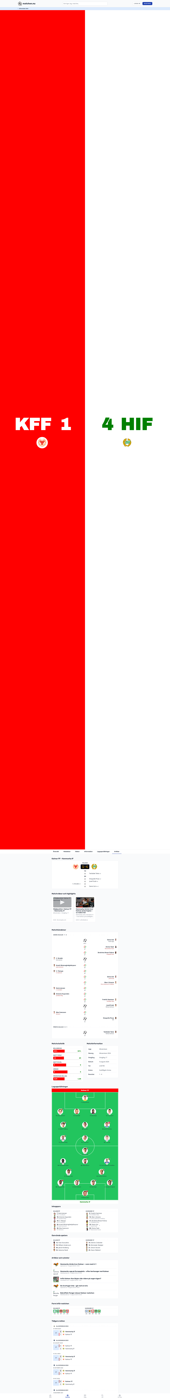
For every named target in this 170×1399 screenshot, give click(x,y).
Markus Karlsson (110, 1007)
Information (88, 851)
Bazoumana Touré (109, 948)
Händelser (66, 851)
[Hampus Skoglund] (110, 1183)
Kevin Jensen (59, 960)
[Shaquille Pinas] (60, 1183)
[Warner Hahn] (85, 1193)
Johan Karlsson (59, 967)
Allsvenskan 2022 (62, 1365)
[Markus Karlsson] (101, 1172)
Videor (77, 851)
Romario (58, 1014)
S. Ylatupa (59, 971)
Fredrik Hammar (108, 999)
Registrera (147, 3)
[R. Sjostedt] (77, 1111)
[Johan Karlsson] (60, 1111)
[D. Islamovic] (85, 1138)
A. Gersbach (59, 990)
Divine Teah (110, 947)
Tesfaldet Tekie (110, 1001)
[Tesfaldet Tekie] (68, 1172)
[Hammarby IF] (127, 442)
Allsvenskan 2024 (23, 8)
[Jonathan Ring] (63, 1138)
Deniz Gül (110, 940)
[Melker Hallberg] (63, 1125)
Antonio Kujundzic (62, 994)
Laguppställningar (103, 851)
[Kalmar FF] (42, 442)
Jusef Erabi (111, 978)
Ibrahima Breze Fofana (106, 953)
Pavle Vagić (111, 941)
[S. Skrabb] (107, 1138)
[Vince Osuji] (93, 1111)
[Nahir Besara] (85, 1161)
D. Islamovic (59, 973)
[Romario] (85, 1125)
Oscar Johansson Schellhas (107, 984)
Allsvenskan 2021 (62, 1390)
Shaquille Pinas (110, 954)
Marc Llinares (109, 982)
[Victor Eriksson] (77, 1183)
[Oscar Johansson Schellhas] (107, 1161)
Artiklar (116, 851)
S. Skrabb (59, 958)
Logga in (137, 3)
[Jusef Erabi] (85, 1150)
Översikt (56, 851)
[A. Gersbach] (110, 1111)
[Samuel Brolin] (85, 1098)
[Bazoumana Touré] (63, 1161)
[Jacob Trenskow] (107, 1125)
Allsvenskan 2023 (62, 1340)
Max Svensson (61, 1012)
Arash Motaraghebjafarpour (66, 965)
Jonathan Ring (59, 995)
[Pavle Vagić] (93, 1183)
